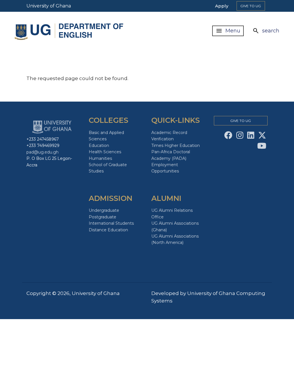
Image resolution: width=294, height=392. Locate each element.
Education (99, 145)
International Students (111, 223)
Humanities (100, 158)
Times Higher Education (175, 145)
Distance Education (108, 229)
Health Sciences (105, 151)
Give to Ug (250, 6)
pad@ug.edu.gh (42, 152)
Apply (221, 6)
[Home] (70, 31)
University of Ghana (48, 6)
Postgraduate (102, 217)
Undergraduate (104, 210)
